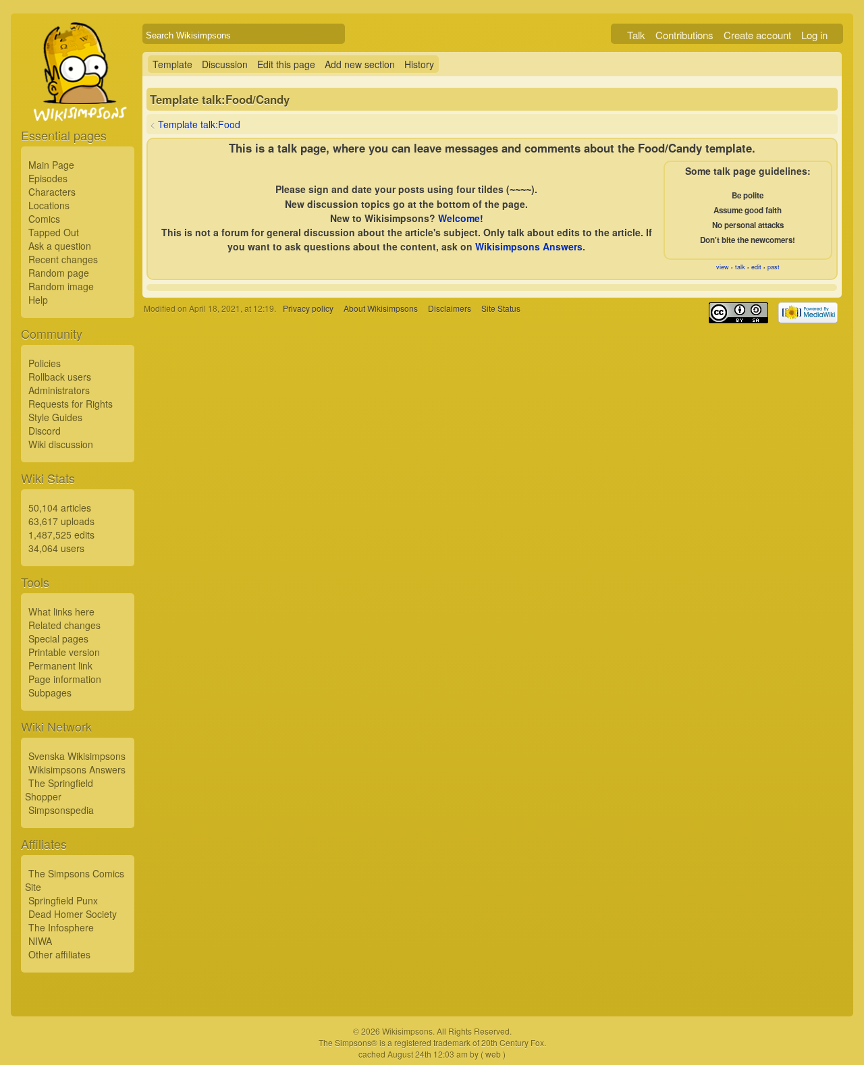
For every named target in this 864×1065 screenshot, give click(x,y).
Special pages (58, 638)
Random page (58, 272)
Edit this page (286, 64)
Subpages (50, 692)
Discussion (225, 64)
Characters (52, 191)
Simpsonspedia (61, 810)
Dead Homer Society (72, 914)
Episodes (48, 178)
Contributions (684, 35)
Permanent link (60, 665)
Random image (61, 286)
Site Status (500, 308)
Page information (64, 679)
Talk (636, 35)
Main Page (51, 164)
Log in (814, 35)
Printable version (64, 652)
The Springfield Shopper (59, 789)
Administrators (59, 390)
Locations (49, 205)
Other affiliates (59, 954)
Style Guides (55, 417)
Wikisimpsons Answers (77, 769)
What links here (61, 611)
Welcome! (460, 218)
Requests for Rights (70, 403)
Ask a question (59, 245)
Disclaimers (449, 308)
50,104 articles (59, 507)
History (419, 64)
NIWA (40, 941)
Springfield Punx (63, 900)
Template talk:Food (199, 124)
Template (172, 64)
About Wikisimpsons (381, 308)
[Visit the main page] (77, 102)
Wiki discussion (60, 444)
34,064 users (56, 548)
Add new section (360, 64)
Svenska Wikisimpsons (77, 756)
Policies (44, 363)
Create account (757, 35)
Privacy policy (308, 308)
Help (38, 299)
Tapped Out (53, 232)
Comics (44, 218)
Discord (44, 430)
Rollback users (59, 376)
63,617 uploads (61, 521)
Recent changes (63, 259)
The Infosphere (61, 927)
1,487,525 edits (61, 534)
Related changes (64, 625)
